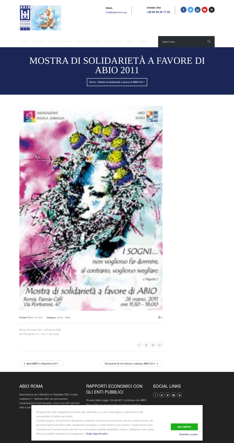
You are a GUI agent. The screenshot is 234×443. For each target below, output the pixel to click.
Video (130, 41)
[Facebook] (139, 344)
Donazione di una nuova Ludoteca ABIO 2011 (130, 363)
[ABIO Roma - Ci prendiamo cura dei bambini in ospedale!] (40, 18)
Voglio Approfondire (96, 433)
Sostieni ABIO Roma (89, 41)
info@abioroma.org (116, 12)
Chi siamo (38, 41)
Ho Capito (184, 427)
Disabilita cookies (188, 434)
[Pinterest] (153, 344)
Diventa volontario (60, 41)
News (67, 317)
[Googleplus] (160, 344)
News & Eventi (114, 41)
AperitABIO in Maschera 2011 (42, 363)
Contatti (143, 41)
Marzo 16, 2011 (35, 317)
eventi (60, 317)
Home (24, 41)
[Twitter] (146, 344)
